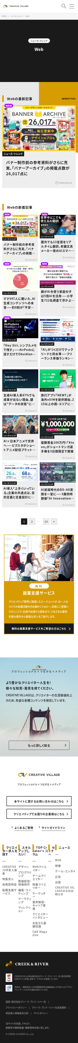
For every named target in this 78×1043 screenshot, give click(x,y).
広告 (58, 877)
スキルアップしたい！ (24, 850)
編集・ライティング (24, 891)
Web (58, 860)
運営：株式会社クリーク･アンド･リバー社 (26, 1001)
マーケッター (39, 895)
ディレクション (24, 909)
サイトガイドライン (54, 827)
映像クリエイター (39, 886)
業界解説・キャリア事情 (39, 905)
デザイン (23, 867)
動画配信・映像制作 (25, 882)
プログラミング (25, 874)
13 (46, 521)
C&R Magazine (39, 933)
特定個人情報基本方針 (17, 1013)
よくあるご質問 (23, 827)
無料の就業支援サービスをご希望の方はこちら (39, 628)
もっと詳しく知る (39, 745)
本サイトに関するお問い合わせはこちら (39, 801)
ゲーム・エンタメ (65, 871)
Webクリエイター (39, 868)
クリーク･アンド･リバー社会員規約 (49, 1007)
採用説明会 (9, 884)
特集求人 (8, 879)
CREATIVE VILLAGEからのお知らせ (65, 890)
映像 (58, 866)
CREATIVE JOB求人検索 (9, 870)
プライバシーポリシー (16, 1007)
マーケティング (24, 900)
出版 (58, 882)
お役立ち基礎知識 (39, 924)
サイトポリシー (41, 1013)
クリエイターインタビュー (40, 915)
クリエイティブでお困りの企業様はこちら (39, 814)
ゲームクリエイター (39, 877)
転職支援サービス (9, 891)
